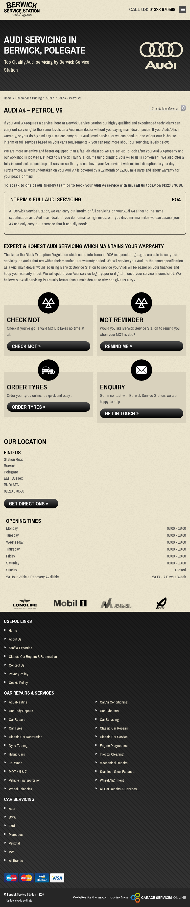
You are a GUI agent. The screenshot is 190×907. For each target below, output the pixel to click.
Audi (12, 808)
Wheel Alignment (112, 780)
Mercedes (16, 834)
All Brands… (17, 860)
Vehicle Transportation (25, 780)
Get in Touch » (122, 413)
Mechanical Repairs (114, 763)
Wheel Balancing (21, 789)
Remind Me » (118, 346)
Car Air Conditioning (114, 702)
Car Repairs (17, 719)
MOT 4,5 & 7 (17, 771)
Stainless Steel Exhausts (117, 771)
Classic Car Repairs (114, 728)
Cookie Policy (18, 682)
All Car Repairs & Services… (120, 789)
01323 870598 (152, 9)
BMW (12, 817)
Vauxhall (15, 843)
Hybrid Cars (17, 754)
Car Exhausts (109, 711)
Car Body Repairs (21, 711)
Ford (12, 826)
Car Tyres (16, 728)
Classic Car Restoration (25, 737)
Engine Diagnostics (114, 745)
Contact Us (16, 665)
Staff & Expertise (20, 648)
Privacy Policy (18, 674)
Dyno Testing (18, 745)
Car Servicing (109, 719)
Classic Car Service (114, 737)
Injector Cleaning (112, 754)
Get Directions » (28, 503)
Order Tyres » (28, 407)
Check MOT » (26, 346)
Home (13, 630)
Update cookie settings (19, 901)
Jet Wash (15, 763)
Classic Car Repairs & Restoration (33, 656)
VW (11, 852)
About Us (15, 639)
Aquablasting (18, 702)
